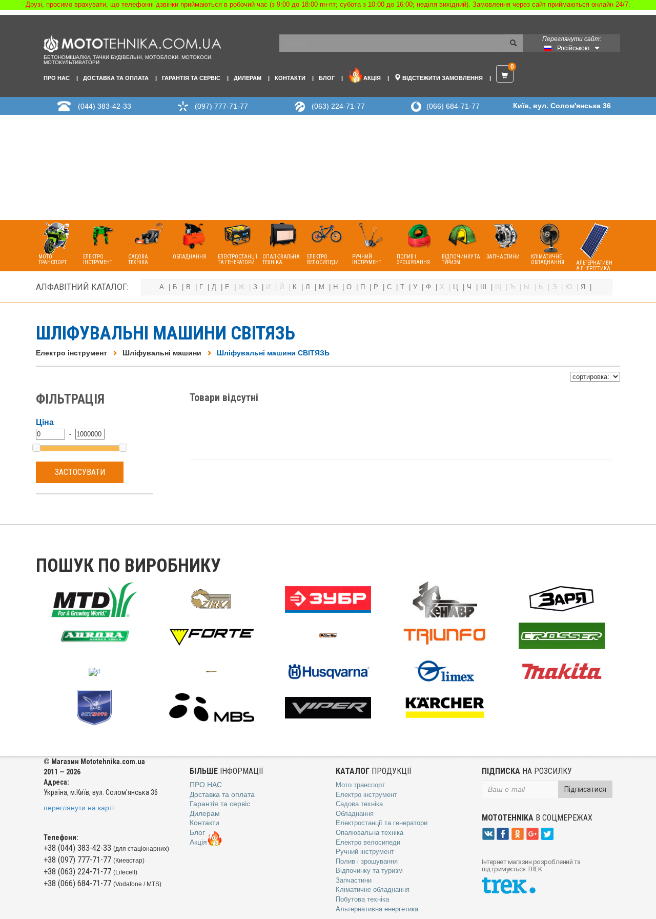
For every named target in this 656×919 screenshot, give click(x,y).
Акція (372, 78)
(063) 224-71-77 (338, 106)
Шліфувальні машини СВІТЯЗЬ (273, 353)
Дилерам (247, 78)
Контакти (290, 78)
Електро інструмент (71, 353)
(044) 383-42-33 (104, 106)
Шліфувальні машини (161, 353)
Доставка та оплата (116, 78)
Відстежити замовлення (442, 78)
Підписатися (585, 789)
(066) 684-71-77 (453, 106)
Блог (327, 78)
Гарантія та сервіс (191, 78)
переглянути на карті (79, 808)
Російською (573, 48)
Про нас (57, 78)
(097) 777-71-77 (221, 106)
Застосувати (80, 472)
